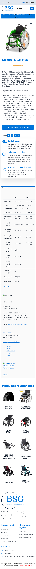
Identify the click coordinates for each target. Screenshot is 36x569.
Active (8, 348)
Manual (9, 346)
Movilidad (11, 15)
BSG (19, 8)
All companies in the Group (11, 342)
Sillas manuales (21, 15)
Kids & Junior (11, 351)
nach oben (6, 286)
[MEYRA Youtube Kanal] (8, 366)
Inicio (4, 15)
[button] (31, 24)
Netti (8, 355)
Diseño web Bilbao (26, 566)
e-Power (9, 353)
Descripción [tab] (5, 187)
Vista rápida (8, 403)
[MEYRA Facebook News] (9, 363)
